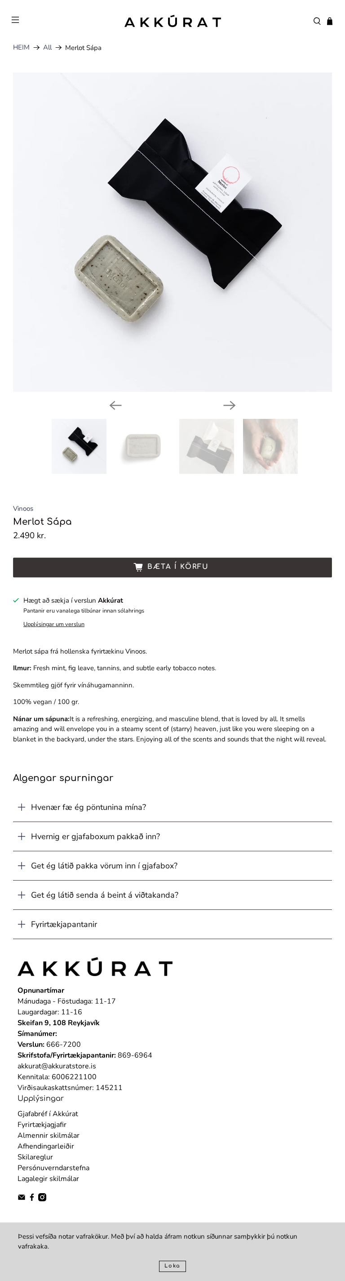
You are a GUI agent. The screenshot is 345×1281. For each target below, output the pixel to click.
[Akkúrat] (172, 21)
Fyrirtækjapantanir (64, 924)
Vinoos (23, 508)
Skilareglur (35, 1157)
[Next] (229, 405)
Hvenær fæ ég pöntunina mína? (88, 807)
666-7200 (63, 1044)
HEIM (21, 47)
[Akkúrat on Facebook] (32, 1199)
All (47, 47)
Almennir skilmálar (49, 1135)
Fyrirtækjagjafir (42, 1125)
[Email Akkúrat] (22, 1199)
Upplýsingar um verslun (53, 624)
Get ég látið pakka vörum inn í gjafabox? (104, 865)
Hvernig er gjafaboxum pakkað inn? (95, 836)
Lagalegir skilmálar (48, 1179)
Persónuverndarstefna (53, 1168)
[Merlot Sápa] (172, 232)
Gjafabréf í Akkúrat (48, 1114)
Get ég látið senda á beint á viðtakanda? (104, 895)
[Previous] (115, 405)
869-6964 (135, 1055)
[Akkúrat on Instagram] (42, 1199)
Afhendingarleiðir (46, 1146)
